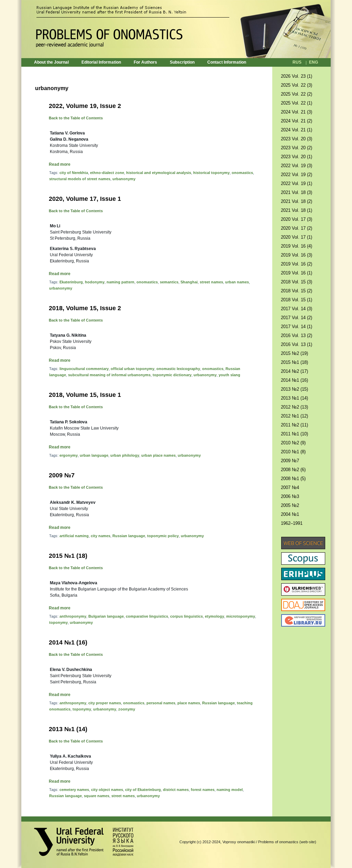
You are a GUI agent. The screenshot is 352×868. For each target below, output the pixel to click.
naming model (230, 790)
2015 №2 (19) (294, 353)
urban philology (124, 455)
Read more (59, 164)
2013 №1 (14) (68, 729)
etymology (214, 616)
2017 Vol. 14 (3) (296, 308)
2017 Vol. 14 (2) (296, 317)
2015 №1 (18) (68, 555)
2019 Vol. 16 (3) (296, 255)
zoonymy (126, 709)
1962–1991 (291, 523)
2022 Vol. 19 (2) (296, 174)
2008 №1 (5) (293, 478)
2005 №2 (290, 505)
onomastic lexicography (178, 369)
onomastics (242, 173)
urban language (94, 455)
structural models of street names (79, 179)
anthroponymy (72, 616)
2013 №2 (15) (294, 389)
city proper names (104, 703)
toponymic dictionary (172, 375)
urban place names (158, 455)
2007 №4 (290, 487)
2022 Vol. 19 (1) (296, 183)
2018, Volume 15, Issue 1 (85, 394)
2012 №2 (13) (294, 407)
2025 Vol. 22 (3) (296, 85)
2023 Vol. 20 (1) (296, 156)
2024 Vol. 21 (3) (296, 112)
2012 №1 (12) (294, 416)
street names (211, 282)
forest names (202, 790)
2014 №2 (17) (294, 371)
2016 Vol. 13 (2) (296, 335)
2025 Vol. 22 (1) (296, 103)
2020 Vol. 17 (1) (296, 237)
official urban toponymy (132, 369)
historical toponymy (211, 173)
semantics (169, 282)
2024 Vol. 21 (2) (296, 120)
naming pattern (120, 282)
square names (96, 796)
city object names (107, 790)
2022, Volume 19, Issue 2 (85, 105)
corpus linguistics (186, 616)
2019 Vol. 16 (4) (296, 246)
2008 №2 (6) (293, 469)
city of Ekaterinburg (143, 790)
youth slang (229, 375)
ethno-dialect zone (107, 173)
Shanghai (189, 282)
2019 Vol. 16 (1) (296, 272)
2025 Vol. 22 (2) (296, 94)
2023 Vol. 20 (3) (296, 138)
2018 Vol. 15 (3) (296, 281)
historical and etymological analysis (158, 173)
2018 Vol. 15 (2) (296, 290)
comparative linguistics (147, 616)
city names (100, 536)
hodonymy (94, 282)
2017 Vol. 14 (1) (296, 326)
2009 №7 (62, 475)
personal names (160, 703)
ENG (313, 62)
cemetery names (74, 790)
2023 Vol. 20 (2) (296, 147)
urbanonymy (123, 179)
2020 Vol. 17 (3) (296, 219)
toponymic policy (163, 536)
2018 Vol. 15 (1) (296, 299)
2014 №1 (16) (68, 642)
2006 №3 (290, 496)
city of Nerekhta (73, 173)
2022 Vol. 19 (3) (296, 165)
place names (188, 703)
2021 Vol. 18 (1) (296, 210)
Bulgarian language (106, 616)
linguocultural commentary (84, 369)
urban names (237, 282)
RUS (297, 62)
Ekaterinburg (71, 282)
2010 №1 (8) (293, 451)
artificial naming (74, 536)
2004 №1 (290, 514)
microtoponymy (240, 616)
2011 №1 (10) (294, 433)
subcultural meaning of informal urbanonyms (109, 375)
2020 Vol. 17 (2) (296, 228)
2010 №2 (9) (293, 442)
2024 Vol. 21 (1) (296, 129)
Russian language (128, 536)
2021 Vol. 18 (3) (296, 192)
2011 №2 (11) (294, 424)
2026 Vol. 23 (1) (296, 76)
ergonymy (68, 455)
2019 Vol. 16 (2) (296, 264)
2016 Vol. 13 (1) (296, 344)
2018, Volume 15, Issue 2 (85, 308)
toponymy (58, 622)
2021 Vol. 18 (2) (296, 201)
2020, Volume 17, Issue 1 (85, 198)
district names (176, 790)
